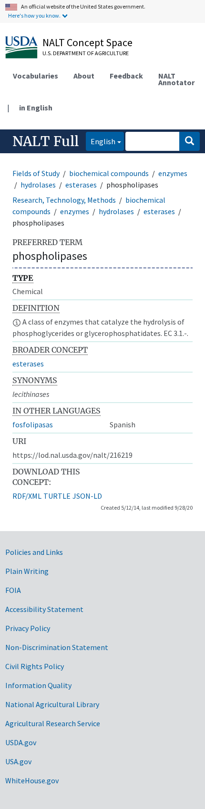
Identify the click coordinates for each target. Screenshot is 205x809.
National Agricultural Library (52, 704)
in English (35, 107)
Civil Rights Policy (34, 666)
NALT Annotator (176, 79)
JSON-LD (87, 496)
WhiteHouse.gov (32, 780)
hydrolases (38, 184)
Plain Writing (27, 571)
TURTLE (57, 496)
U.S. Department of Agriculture (85, 53)
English (100, 141)
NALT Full (45, 141)
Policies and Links (34, 552)
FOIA (13, 590)
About (83, 75)
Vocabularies (35, 75)
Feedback (126, 75)
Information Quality (38, 685)
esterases (81, 184)
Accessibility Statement (44, 609)
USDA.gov (20, 742)
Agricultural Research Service (52, 723)
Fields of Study (36, 173)
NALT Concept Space (87, 42)
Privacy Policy (27, 628)
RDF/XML (26, 496)
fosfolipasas (32, 424)
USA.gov (18, 761)
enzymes (172, 173)
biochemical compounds (109, 173)
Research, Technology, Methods (64, 200)
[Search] (189, 141)
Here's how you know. (34, 15)
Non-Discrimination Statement (56, 647)
